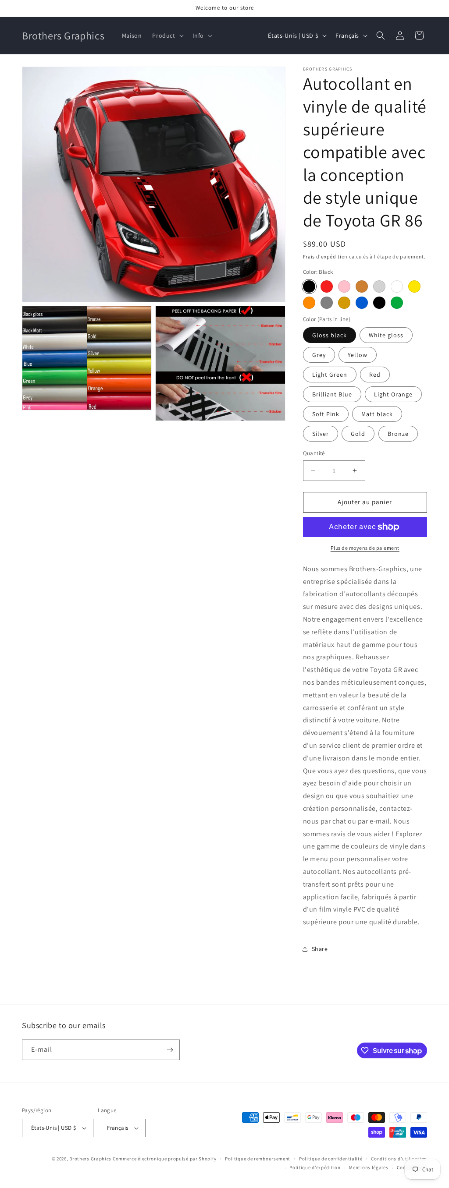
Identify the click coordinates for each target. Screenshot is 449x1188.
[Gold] (344, 303)
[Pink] (344, 286)
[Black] (309, 286)
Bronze (398, 434)
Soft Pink (325, 414)
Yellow (357, 355)
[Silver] (379, 286)
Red (375, 374)
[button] (167, 35)
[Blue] (362, 303)
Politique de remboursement (257, 1159)
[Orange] (309, 303)
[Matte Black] (379, 303)
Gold (358, 434)
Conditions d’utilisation (399, 1159)
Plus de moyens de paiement (365, 547)
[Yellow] (414, 286)
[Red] (327, 286)
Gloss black (329, 335)
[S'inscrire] (169, 1050)
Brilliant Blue (332, 394)
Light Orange (393, 394)
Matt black (377, 414)
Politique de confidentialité (331, 1159)
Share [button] (320, 949)
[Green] (397, 303)
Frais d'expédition (325, 256)
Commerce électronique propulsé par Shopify (164, 1159)
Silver (320, 434)
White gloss (386, 335)
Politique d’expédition (314, 1167)
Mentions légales (368, 1167)
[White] (397, 286)
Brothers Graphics (90, 1159)
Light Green (329, 374)
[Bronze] (362, 286)
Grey (319, 355)
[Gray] (327, 303)
